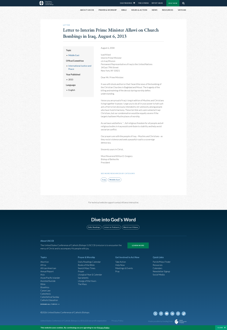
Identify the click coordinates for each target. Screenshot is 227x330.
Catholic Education (49, 300)
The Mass (82, 284)
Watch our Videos (130, 227)
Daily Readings (126, 3)
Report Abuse (157, 3)
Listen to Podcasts (112, 227)
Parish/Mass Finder (162, 261)
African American (48, 268)
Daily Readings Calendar (135, 3)
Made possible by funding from (160, 321)
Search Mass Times (86, 268)
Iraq (104, 180)
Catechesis (45, 293)
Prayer (81, 271)
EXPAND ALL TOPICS (48, 304)
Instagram (178, 313)
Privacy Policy (117, 320)
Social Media (159, 274)
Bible (42, 284)
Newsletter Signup (161, 271)
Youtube (167, 313)
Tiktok (184, 313)
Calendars (157, 268)
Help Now (172, 3)
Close (220, 327)
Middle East (73, 55)
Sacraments (83, 277)
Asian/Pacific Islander (50, 277)
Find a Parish (143, 3)
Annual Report (47, 271)
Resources (157, 265)
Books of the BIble (86, 265)
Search (183, 3)
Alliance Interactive (129, 202)
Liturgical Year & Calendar (90, 274)
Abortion (44, 261)
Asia (42, 274)
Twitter (155, 313)
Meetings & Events (124, 268)
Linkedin (172, 313)
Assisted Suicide (47, 281)
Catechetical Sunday (49, 297)
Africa (43, 265)
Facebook (161, 313)
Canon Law (45, 290)
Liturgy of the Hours (87, 281)
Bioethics (44, 287)
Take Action (120, 261)
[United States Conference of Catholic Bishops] (46, 3)
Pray (117, 271)
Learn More (138, 245)
